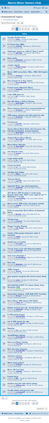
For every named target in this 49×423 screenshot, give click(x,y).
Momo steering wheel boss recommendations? (26, 108)
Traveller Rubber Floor (16, 38)
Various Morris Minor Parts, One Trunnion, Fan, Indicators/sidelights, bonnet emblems (26, 130)
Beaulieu (11, 328)
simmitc (18, 289)
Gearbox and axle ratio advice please (22, 383)
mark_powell (20, 323)
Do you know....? (19, 281)
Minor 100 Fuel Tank (15, 370)
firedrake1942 (20, 316)
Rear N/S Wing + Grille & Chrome (20, 101)
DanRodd (19, 89)
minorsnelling (20, 198)
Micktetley (19, 264)
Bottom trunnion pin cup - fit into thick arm (24, 308)
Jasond (18, 271)
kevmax (18, 153)
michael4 (19, 364)
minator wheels (13, 65)
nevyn (18, 280)
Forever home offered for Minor (20, 88)
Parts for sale (18, 48)
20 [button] (33, 29)
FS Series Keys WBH (15, 44)
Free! (15, 98)
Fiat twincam (12, 122)
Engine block (12, 377)
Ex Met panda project (16, 315)
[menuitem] (7, 7)
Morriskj (18, 214)
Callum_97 (19, 302)
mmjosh (18, 205)
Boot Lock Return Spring (17, 342)
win (17, 330)
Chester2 (19, 221)
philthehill (19, 60)
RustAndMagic (21, 257)
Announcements (19, 290)
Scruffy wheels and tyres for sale (20, 390)
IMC (17, 378)
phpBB (18, 418)
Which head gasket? (15, 363)
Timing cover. (13, 219)
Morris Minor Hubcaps (16, 145)
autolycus (19, 75)
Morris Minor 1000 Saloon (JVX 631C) (22, 301)
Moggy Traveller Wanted (17, 226)
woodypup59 (20, 392)
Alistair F (19, 296)
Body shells (12, 58)
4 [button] (25, 29)
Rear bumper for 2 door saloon (19, 81)
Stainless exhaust (14, 356)
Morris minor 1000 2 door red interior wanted (25, 204)
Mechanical (17, 311)
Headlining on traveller (16, 242)
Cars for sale (18, 77)
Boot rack (11, 263)
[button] (13, 29)
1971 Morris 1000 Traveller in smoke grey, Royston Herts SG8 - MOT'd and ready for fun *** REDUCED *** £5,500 (26, 195)
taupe (18, 39)
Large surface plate (15, 158)
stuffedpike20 (20, 337)
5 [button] (28, 29)
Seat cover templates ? (16, 256)
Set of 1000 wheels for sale (18, 322)
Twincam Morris (13, 179)
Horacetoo (19, 110)
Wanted (16, 84)
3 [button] (22, 29)
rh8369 (18, 237)
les (17, 96)
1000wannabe (20, 385)
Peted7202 (19, 344)
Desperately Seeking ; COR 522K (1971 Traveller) (26, 294)
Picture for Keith (14, 165)
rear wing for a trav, (15, 152)
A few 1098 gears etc (15, 95)
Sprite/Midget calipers (16, 335)
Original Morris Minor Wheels (19, 138)
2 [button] (19, 29)
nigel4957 (19, 371)
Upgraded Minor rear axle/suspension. (22, 186)
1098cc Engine (13, 269)
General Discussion (20, 41)
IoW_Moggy (20, 228)
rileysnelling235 (21, 82)
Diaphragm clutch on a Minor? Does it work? (25, 51)
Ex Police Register (19, 318)
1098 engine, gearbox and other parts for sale (25, 115)
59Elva (18, 174)
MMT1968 (19, 53)
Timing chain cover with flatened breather (24, 249)
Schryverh (19, 117)
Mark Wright (20, 103)
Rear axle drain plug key (17, 349)
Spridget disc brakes (15, 172)
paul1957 (19, 124)
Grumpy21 (19, 243)
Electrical (16, 238)
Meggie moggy (21, 67)
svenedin (19, 46)
